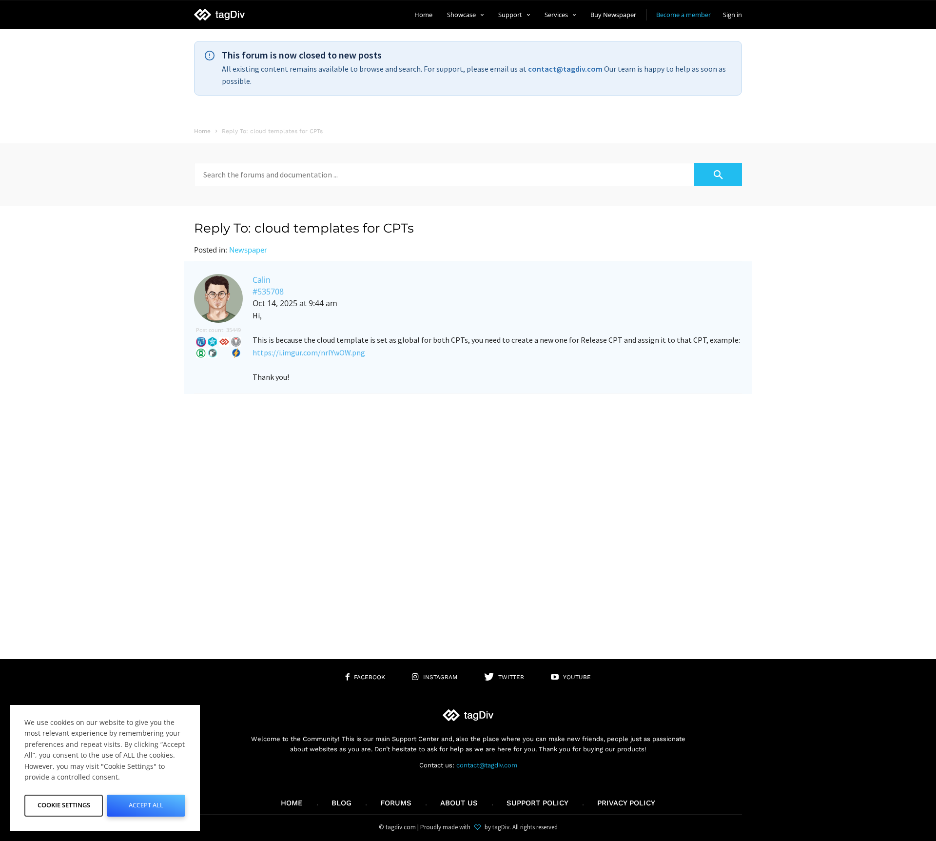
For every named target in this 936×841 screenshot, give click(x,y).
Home (423, 14)
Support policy (537, 803)
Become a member (683, 14)
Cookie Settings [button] (64, 805)
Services (556, 14)
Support (510, 14)
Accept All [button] (146, 805)
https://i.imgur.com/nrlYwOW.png (309, 352)
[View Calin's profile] (218, 320)
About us (459, 803)
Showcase (461, 14)
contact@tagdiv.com (565, 69)
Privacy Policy (626, 803)
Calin (262, 279)
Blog (341, 803)
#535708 (268, 291)
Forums (395, 803)
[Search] (718, 174)
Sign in (732, 14)
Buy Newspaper (613, 14)
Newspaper (248, 249)
